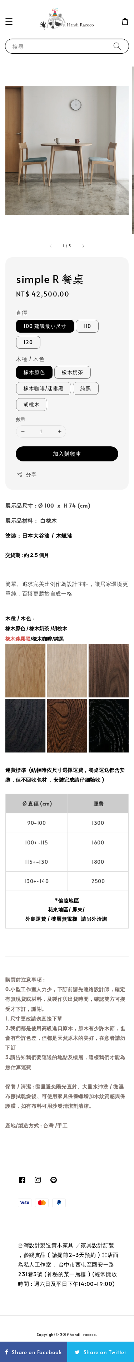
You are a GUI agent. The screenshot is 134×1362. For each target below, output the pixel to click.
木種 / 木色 (30, 358)
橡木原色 (34, 372)
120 (28, 342)
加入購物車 (67, 453)
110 (87, 326)
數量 (21, 419)
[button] (9, 21)
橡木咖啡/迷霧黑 (44, 388)
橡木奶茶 (72, 372)
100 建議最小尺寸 (45, 326)
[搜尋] (117, 46)
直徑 (21, 312)
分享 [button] (31, 474)
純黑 (85, 388)
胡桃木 (32, 404)
